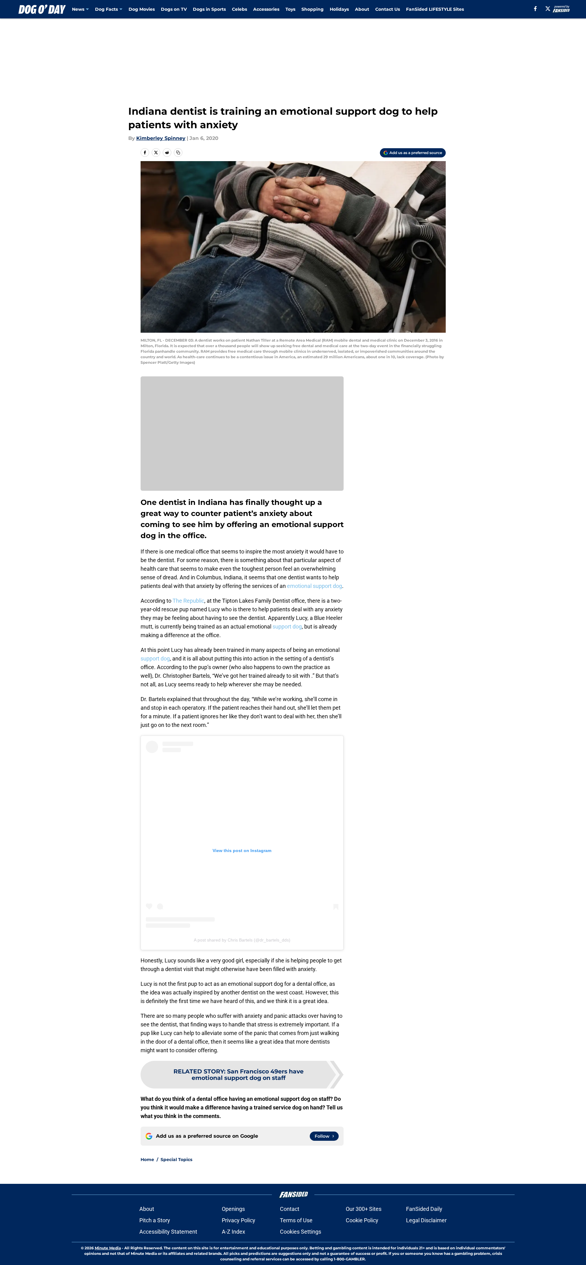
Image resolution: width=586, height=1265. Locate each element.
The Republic (188, 600)
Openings (233, 1209)
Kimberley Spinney (160, 138)
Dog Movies (142, 9)
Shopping (312, 9)
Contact (289, 1209)
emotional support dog (314, 586)
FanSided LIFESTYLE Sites (435, 9)
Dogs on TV (174, 9)
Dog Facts (106, 9)
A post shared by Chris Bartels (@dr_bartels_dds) (242, 940)
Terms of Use (296, 1220)
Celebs (239, 9)
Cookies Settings (300, 1231)
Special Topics (176, 1159)
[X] (547, 8)
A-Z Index (233, 1231)
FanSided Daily (424, 1209)
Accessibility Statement (168, 1231)
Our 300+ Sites (363, 1209)
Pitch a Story (154, 1220)
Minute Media (108, 1248)
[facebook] (535, 8)
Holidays (339, 9)
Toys (290, 9)
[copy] (178, 152)
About (362, 9)
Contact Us (387, 9)
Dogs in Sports (209, 9)
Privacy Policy (238, 1220)
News (78, 9)
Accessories (266, 9)
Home (147, 1159)
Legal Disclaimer (426, 1220)
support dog (287, 626)
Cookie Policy (362, 1220)
